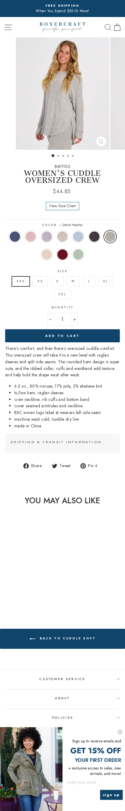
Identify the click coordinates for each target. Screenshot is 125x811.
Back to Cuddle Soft (67, 638)
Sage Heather (78, 254)
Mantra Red (62, 254)
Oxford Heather (110, 237)
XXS (21, 281)
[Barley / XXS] (18, 598)
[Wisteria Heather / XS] (18, 592)
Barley (47, 254)
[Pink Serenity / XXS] (11, 592)
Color (62, 225)
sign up (111, 795)
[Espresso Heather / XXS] (25, 592)
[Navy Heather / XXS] (4, 592)
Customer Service (62, 678)
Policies (62, 717)
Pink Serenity (31, 237)
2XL (62, 294)
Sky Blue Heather (78, 237)
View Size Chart (62, 206)
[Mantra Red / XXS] (25, 598)
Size (62, 271)
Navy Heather (15, 237)
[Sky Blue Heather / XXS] (32, 592)
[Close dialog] (120, 732)
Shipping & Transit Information (56, 442)
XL (105, 281)
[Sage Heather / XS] (32, 598)
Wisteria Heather (47, 237)
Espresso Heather (62, 237)
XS (40, 281)
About (62, 698)
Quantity (62, 307)
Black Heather (94, 237)
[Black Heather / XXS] (39, 592)
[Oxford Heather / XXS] (11, 598)
